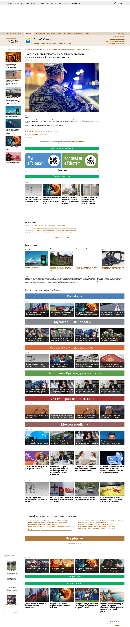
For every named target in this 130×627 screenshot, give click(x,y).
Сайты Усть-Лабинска (118, 36)
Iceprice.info (76, 3)
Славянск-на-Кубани (83, 249)
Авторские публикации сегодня (62, 148)
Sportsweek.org (64, 3)
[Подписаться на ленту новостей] (122, 33)
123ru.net (121, 3)
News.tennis (28, 404)
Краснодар (28, 249)
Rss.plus (27, 327)
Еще (87, 33)
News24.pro (28, 429)
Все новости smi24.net (74, 583)
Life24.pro (28, 378)
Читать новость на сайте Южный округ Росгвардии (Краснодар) (42, 131)
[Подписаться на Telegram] (114, 3)
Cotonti (117, 625)
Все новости (68, 33)
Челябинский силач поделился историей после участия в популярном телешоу (49, 530)
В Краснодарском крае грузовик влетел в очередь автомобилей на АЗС (52, 232)
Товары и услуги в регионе (117, 39)
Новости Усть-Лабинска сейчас (116, 43)
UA (15, 33)
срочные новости (113, 281)
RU (13, 33)
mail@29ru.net (115, 623)
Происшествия (40, 33)
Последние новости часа (62, 176)
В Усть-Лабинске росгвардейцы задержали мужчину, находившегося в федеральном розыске (64, 49)
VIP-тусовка (51, 33)
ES (21, 33)
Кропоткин (105, 249)
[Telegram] (119, 33)
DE (18, 33)
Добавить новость (52, 43)
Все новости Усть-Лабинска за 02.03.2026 (36, 134)
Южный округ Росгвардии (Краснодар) (43, 60)
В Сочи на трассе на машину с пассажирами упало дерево (49, 225)
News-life (28, 481)
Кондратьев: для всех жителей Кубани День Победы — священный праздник (49, 522)
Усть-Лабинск (28, 49)
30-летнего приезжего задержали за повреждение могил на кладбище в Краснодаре (101, 520)
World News (78, 33)
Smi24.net (28, 557)
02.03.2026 (35, 49)
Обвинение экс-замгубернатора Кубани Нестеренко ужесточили (95, 524)
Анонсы (59, 33)
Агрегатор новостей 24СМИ (61, 237)
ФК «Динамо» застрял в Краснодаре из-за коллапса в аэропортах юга (97, 528)
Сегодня (36, 43)
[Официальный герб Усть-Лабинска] (28, 40)
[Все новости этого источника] (53, 60)
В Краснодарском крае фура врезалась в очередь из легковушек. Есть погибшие (55, 228)
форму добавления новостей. (76, 141)
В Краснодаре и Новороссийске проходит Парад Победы (43, 524)
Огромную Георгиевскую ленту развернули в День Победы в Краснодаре (48, 520)
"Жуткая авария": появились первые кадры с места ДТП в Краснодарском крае (54, 230)
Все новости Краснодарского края (115, 41)
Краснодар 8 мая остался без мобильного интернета (92, 522)
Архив (43, 43)
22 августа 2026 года (11, 38)
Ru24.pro (9, 3)
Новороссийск (55, 249)
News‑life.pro (19, 3)
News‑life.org (30, 3)
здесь (77, 282)
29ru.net (41, 3)
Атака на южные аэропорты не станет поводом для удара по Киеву (96, 526)
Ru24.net (27, 182)
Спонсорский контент (74, 577)
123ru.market (51, 3)
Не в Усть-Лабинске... (65, 43)
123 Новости (29, 33)
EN (10, 33)
